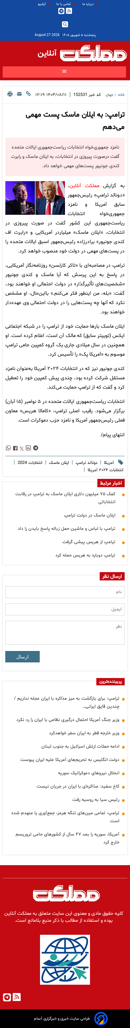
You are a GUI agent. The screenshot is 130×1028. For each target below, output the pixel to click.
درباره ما (88, 4)
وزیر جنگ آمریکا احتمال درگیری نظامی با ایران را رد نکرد (67, 720)
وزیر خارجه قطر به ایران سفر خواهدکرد (84, 733)
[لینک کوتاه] (28, 96)
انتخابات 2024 (29, 463)
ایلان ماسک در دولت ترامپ (89, 515)
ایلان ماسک (58, 463)
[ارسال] (19, 96)
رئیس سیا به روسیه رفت (95, 800)
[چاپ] (10, 96)
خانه (121, 95)
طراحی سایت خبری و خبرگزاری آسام (62, 1018)
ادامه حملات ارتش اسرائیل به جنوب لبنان (80, 746)
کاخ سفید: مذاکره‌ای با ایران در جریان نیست (78, 786)
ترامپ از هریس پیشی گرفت (88, 542)
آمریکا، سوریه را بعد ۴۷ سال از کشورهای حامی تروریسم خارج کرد (67, 838)
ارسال (22, 656)
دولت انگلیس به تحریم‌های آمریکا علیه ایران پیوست (69, 760)
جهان (109, 95)
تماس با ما (64, 4)
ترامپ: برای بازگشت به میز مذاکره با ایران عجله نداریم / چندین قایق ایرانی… (66, 702)
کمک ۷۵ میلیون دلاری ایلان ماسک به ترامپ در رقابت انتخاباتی (65, 498)
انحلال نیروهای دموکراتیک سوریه (88, 773)
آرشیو (42, 4)
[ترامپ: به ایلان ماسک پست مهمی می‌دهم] (35, 198)
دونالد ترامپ (85, 463)
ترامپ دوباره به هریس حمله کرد (85, 555)
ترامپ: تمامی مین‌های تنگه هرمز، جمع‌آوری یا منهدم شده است (65, 817)
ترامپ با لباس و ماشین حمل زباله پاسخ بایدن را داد (66, 528)
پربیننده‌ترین (110, 682)
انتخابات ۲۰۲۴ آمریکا (104, 470)
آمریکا (108, 463)
